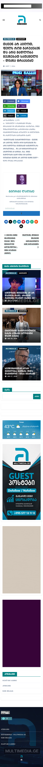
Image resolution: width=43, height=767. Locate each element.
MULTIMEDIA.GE (9, 39)
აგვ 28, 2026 (12, 338)
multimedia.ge (10, 208)
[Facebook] (21, 213)
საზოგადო (21, 39)
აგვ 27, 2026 (12, 376)
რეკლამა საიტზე (9, 680)
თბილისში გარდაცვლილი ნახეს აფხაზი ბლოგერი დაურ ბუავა (20, 333)
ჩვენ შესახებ (7, 691)
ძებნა (7, 390)
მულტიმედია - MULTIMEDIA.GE (13, 735)
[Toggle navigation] (3, 20)
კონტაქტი (6, 686)
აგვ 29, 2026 (12, 301)
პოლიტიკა (23, 348)
